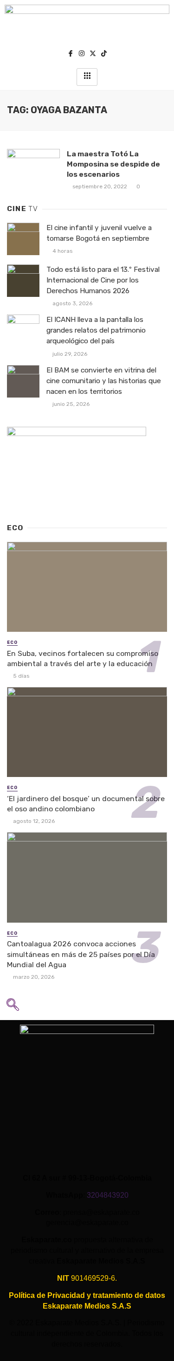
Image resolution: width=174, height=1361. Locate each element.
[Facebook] (70, 54)
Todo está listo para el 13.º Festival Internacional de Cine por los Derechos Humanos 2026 (103, 280)
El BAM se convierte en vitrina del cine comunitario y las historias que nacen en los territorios (103, 381)
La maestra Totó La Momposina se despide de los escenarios (113, 164)
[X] (93, 54)
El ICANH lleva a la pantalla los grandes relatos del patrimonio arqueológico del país (96, 330)
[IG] (81, 54)
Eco (12, 642)
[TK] (104, 54)
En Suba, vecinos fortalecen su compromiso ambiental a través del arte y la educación (82, 658)
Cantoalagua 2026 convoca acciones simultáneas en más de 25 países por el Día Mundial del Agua (81, 954)
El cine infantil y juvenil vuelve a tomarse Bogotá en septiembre (99, 233)
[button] (12, 1007)
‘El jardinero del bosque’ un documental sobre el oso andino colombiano (86, 803)
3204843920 (108, 1195)
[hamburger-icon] (87, 77)
